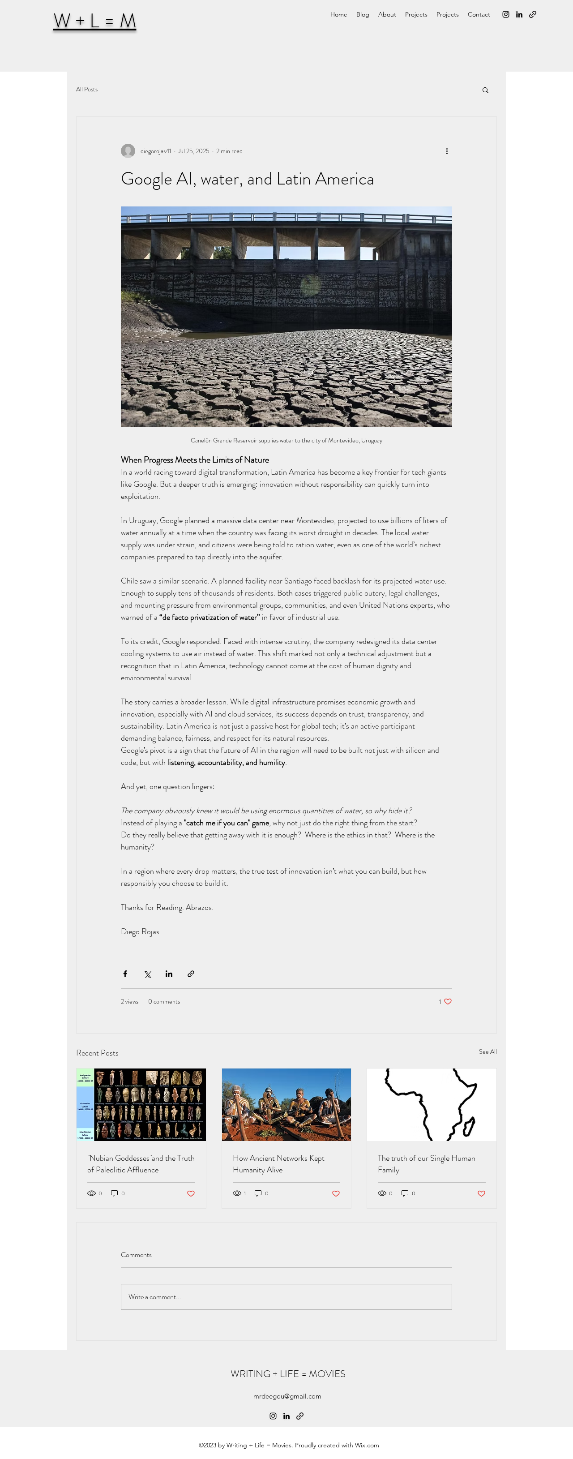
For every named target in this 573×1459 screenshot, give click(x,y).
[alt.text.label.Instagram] (505, 14)
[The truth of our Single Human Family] (431, 1105)
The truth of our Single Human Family (426, 1164)
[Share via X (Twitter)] (147, 974)
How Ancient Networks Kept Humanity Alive (279, 1164)
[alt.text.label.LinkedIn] (519, 14)
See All (488, 1051)
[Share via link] (191, 974)
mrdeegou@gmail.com (287, 1396)
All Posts (87, 89)
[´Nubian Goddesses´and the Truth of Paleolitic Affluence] (141, 1105)
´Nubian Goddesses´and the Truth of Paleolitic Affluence (141, 1164)
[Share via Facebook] (125, 974)
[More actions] (446, 151)
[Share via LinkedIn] (169, 974)
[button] (485, 89)
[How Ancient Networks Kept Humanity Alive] (286, 1105)
